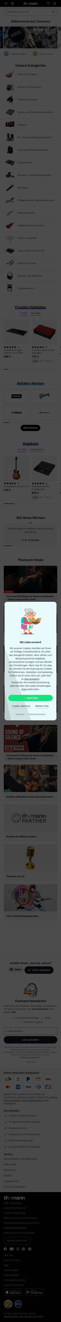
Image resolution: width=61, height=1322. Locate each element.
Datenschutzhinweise (36, 714)
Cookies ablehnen (21, 706)
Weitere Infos (42, 706)
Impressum (20, 714)
